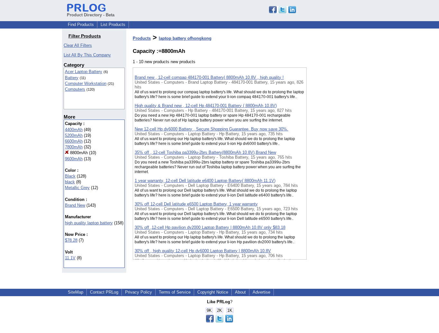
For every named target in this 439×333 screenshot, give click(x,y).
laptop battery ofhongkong (185, 38)
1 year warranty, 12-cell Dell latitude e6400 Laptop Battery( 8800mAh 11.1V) (205, 180)
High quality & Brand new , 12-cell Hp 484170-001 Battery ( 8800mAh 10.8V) (206, 105)
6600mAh (74, 141)
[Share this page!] (282, 11)
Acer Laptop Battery (83, 71)
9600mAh (74, 158)
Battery (71, 77)
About (240, 292)
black (70, 181)
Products (142, 38)
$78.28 (71, 240)
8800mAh (78, 152)
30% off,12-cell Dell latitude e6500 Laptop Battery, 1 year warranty (196, 204)
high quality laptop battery (89, 223)
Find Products (81, 24)
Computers (75, 89)
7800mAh (74, 147)
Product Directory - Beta (90, 14)
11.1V (70, 257)
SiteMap (75, 292)
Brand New (75, 205)
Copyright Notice (212, 292)
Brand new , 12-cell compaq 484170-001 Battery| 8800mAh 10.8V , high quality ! (209, 77)
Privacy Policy (138, 292)
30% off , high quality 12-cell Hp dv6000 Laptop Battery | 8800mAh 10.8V (203, 250)
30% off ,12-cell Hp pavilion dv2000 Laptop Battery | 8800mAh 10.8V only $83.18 (210, 227)
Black (70, 176)
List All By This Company (87, 55)
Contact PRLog (104, 292)
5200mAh (74, 135)
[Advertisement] (338, 166)
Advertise (261, 292)
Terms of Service (175, 292)
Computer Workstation (85, 83)
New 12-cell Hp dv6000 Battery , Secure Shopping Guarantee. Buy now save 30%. (211, 129)
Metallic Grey (77, 187)
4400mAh (74, 129)
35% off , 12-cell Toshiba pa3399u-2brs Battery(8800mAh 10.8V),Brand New (205, 152)
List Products (113, 24)
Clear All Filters (78, 45)
